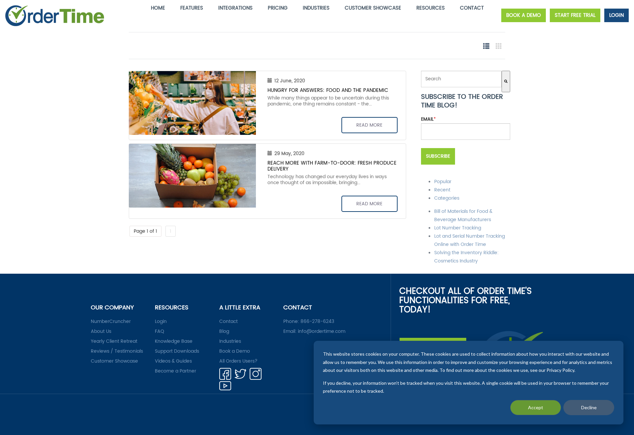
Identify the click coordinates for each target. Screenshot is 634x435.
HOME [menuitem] (158, 8)
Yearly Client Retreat (114, 341)
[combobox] (461, 79)
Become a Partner (175, 371)
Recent (442, 190)
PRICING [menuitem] (278, 8)
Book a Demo (234, 351)
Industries (230, 341)
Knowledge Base (174, 341)
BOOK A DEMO (523, 15)
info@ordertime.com (321, 331)
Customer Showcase (114, 361)
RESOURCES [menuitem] (430, 8)
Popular (442, 181)
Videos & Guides (173, 361)
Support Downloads (177, 351)
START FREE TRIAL (575, 15)
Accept (535, 407)
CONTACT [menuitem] (472, 8)
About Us (101, 331)
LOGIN (616, 15)
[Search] (506, 81)
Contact (228, 321)
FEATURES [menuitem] (191, 8)
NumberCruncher (111, 321)
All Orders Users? (238, 361)
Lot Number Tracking (457, 228)
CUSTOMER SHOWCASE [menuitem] (373, 8)
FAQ (159, 331)
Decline (589, 407)
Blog (224, 331)
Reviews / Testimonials (117, 351)
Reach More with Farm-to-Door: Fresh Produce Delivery (332, 166)
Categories (446, 198)
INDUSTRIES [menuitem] (316, 8)
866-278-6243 (317, 321)
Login (161, 321)
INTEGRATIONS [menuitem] (235, 8)
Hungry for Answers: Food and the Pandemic (327, 90)
